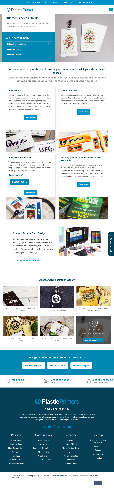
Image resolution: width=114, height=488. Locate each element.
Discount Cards (16, 460)
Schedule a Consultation (16, 44)
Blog (70, 452)
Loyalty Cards (43, 444)
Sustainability (98, 454)
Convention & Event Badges (43, 448)
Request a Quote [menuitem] (85, 2)
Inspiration (71, 460)
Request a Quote (14, 49)
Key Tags (16, 456)
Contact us (97, 458)
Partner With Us (70, 444)
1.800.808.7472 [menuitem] (68, 2)
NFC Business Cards (43, 460)
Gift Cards (16, 452)
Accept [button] (98, 483)
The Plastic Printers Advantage (98, 441)
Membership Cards (16, 464)
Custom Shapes (16, 440)
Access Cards (43, 440)
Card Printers (43, 456)
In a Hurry (70, 440)
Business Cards (16, 444)
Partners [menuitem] (36, 2)
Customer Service (71, 464)
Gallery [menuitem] (55, 2)
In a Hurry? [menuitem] (25, 2)
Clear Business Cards (16, 448)
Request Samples (14, 54)
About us (97, 446)
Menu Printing (43, 452)
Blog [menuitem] (46, 2)
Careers (98, 450)
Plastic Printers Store (70, 448)
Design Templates (70, 456)
